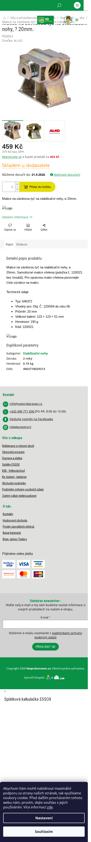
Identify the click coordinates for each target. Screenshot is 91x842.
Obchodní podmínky (14, 483)
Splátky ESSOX (11, 464)
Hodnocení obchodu (15, 520)
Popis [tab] (9, 244)
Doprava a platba (12, 458)
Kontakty (8, 514)
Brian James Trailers (15, 539)
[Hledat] (59, 5)
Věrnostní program (13, 452)
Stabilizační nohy (35, 353)
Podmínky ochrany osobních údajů (23, 489)
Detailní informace (15, 217)
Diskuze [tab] (21, 244)
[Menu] (77, 5)
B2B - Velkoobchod (13, 470)
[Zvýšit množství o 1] (17, 184)
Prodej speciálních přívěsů (18, 526)
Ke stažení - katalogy (14, 477)
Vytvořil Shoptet (34, 677)
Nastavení (44, 818)
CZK (21, 16)
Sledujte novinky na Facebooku (31, 419)
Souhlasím (44, 831)
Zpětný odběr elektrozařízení (19, 496)
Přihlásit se (45, 646)
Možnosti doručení (67, 175)
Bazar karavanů (12, 532)
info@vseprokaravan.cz (26, 404)
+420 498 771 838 (22, 411)
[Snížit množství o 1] (17, 189)
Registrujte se (12, 157)
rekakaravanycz (20, 427)
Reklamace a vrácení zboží (18, 446)
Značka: (12, 40)
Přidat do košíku (40, 187)
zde (50, 807)
